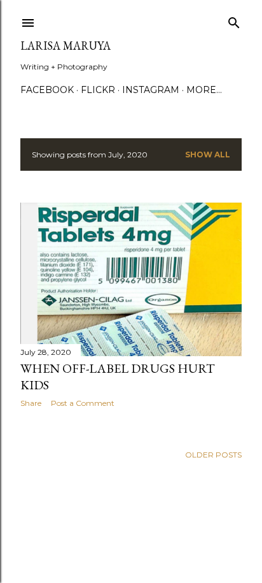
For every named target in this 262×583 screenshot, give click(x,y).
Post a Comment (82, 403)
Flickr (98, 90)
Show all (207, 154)
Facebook (47, 90)
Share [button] (30, 403)
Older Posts (213, 454)
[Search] (234, 20)
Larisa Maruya (65, 45)
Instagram (150, 90)
